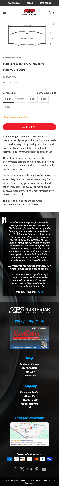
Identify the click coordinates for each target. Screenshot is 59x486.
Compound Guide (46, 92)
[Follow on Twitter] (22, 469)
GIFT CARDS (45, 3)
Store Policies (29, 367)
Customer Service (29, 364)
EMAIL (30, 3)
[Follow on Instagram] (29, 469)
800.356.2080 (14, 3)
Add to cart (29, 126)
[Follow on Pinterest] (36, 469)
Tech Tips (29, 371)
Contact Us (29, 375)
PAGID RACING (12, 57)
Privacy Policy (29, 399)
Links (30, 407)
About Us (29, 396)
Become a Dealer (29, 392)
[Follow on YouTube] (44, 469)
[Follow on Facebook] (14, 469)
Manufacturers (29, 403)
